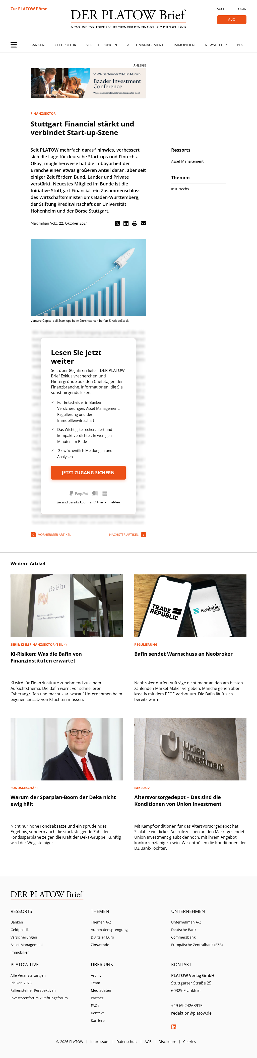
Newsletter (216, 44)
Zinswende (100, 944)
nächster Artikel (124, 534)
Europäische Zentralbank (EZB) (197, 944)
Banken (37, 44)
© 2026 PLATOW (69, 1041)
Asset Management (145, 44)
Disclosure (167, 1041)
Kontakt (97, 1013)
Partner (97, 998)
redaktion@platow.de (191, 1013)
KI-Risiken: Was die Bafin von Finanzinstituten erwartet (46, 657)
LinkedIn (173, 1026)
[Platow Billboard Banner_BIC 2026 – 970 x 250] (88, 83)
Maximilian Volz (44, 223)
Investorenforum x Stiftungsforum (39, 998)
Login (241, 9)
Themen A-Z (101, 922)
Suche (222, 9)
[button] (117, 223)
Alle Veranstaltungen (28, 975)
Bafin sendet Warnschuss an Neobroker (183, 653)
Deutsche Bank (183, 929)
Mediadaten (101, 990)
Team (95, 982)
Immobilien (184, 44)
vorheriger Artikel (54, 534)
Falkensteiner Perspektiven (33, 990)
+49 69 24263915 (187, 1005)
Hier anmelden (108, 502)
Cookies (189, 1041)
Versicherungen (101, 44)
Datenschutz (127, 1041)
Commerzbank (183, 937)
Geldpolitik (65, 44)
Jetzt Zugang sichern (88, 473)
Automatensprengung (109, 929)
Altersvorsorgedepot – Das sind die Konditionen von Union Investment (178, 800)
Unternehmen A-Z (186, 922)
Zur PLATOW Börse (29, 9)
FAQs (95, 1005)
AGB (148, 1041)
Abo (231, 19)
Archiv (96, 975)
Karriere (98, 1020)
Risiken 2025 (21, 982)
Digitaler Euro (102, 937)
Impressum (99, 1041)
